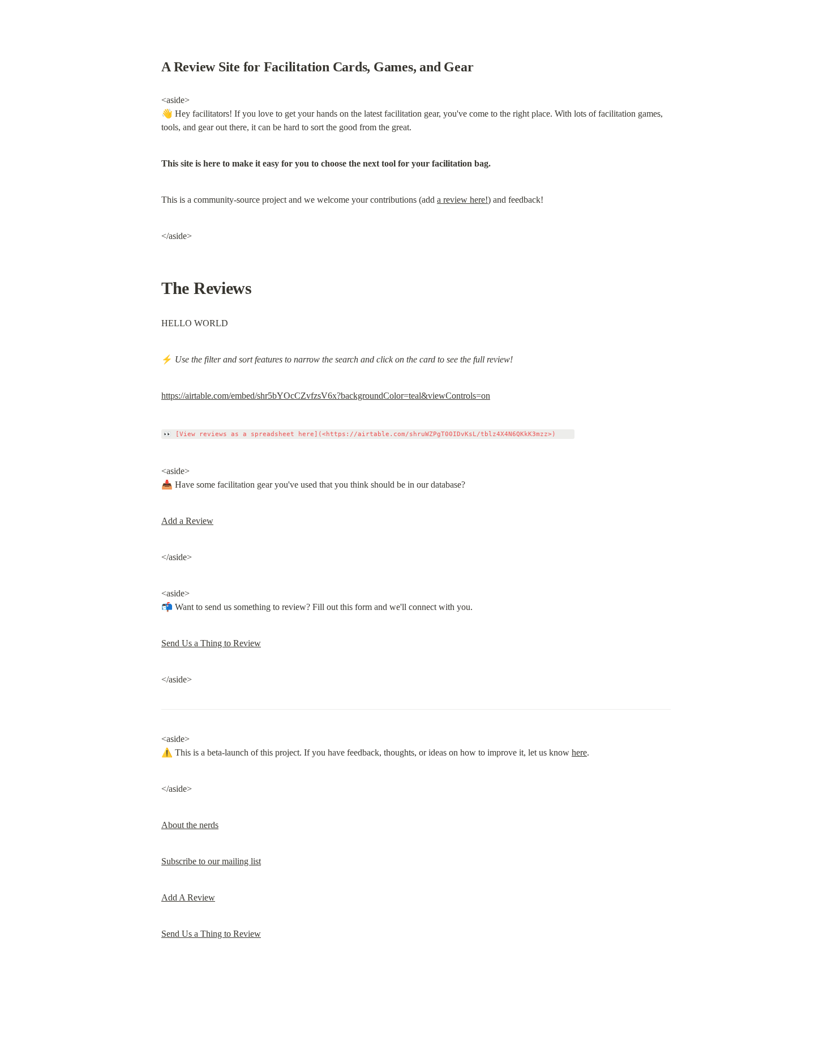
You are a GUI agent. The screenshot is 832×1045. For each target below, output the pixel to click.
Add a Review (187, 521)
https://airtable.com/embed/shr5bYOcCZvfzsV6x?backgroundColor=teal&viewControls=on (325, 395)
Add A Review (188, 897)
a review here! (462, 199)
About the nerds (189, 825)
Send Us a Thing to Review (211, 643)
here (579, 752)
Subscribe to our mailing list (211, 861)
